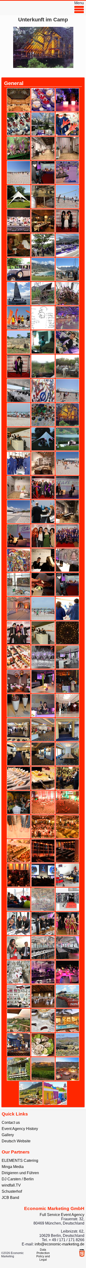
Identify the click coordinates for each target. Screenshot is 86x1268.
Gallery (8, 1135)
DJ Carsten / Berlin (18, 1179)
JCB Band (10, 1198)
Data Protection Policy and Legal (43, 1254)
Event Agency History (20, 1129)
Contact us (11, 1122)
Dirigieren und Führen (20, 1173)
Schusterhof (12, 1191)
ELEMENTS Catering (20, 1160)
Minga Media (13, 1167)
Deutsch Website (16, 1141)
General (13, 83)
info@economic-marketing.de (59, 1244)
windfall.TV (11, 1185)
